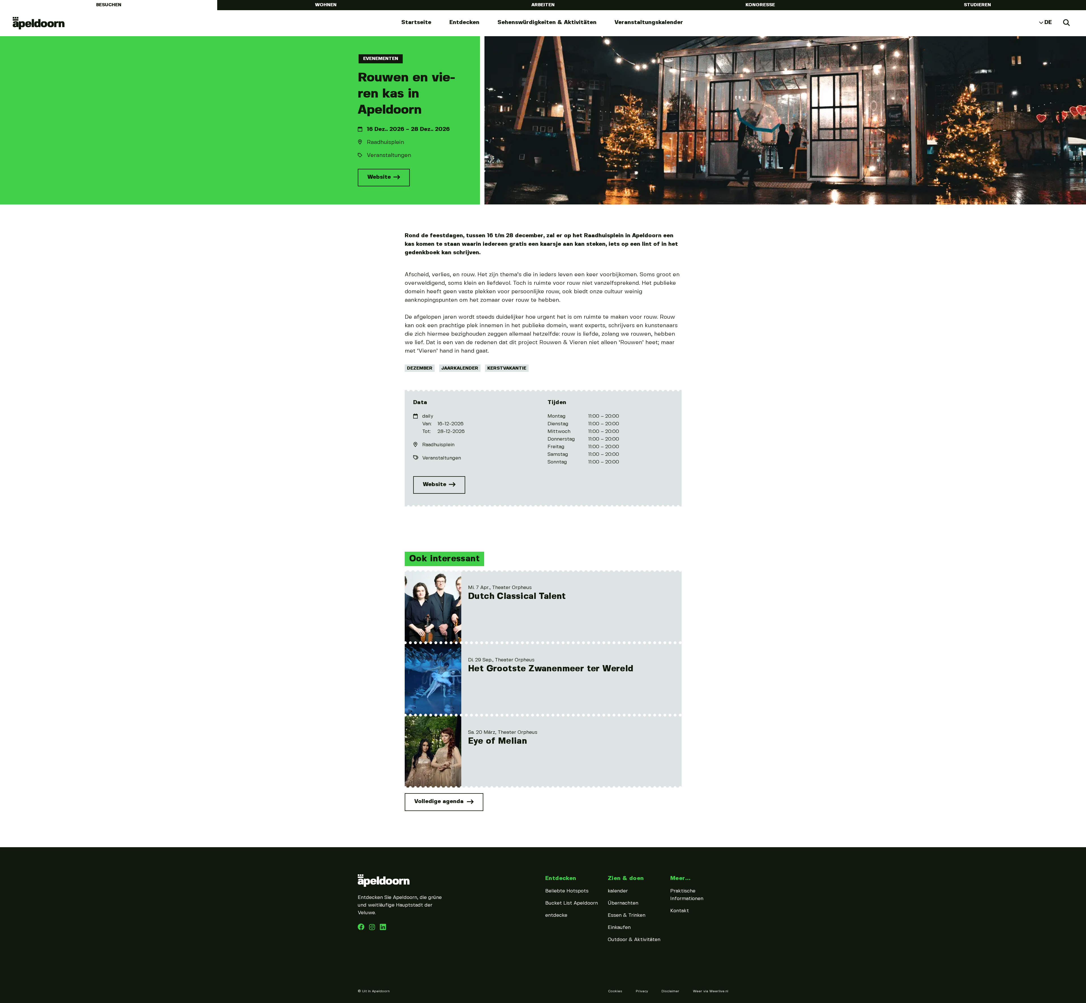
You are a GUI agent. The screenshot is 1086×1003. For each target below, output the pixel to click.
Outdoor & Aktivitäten (634, 939)
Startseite (416, 22)
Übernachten (623, 903)
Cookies (615, 991)
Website (380, 177)
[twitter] (383, 928)
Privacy (642, 991)
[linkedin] (372, 928)
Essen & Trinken (626, 915)
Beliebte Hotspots (567, 891)
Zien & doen (626, 878)
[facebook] (362, 928)
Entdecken (464, 22)
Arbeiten (543, 5)
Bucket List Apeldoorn (571, 903)
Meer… (680, 878)
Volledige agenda (439, 801)
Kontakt (679, 910)
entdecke (556, 915)
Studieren (977, 5)
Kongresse (760, 5)
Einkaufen (619, 927)
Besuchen (108, 5)
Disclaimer (670, 991)
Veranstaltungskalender (649, 22)
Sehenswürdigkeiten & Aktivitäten (546, 22)
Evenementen (380, 59)
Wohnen (326, 5)
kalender (618, 891)
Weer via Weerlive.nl (710, 991)
